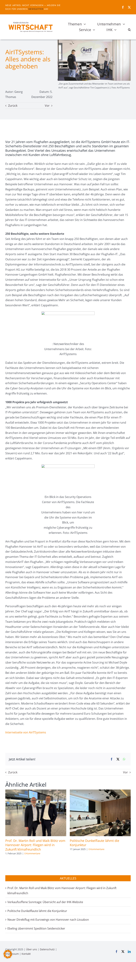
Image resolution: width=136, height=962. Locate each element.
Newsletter (36, 9)
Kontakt (26, 953)
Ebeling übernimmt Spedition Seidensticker (36, 928)
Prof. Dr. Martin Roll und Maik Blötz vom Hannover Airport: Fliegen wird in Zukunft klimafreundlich (35, 844)
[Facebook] (111, 759)
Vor (47, 106)
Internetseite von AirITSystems (25, 732)
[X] (118, 759)
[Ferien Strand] (30, 21)
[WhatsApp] (124, 759)
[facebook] (122, 7)
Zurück (12, 106)
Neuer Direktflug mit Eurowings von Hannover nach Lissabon (48, 920)
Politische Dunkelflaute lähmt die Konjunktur (37, 911)
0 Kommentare (32, 853)
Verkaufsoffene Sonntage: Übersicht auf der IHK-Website (45, 902)
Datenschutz (47, 949)
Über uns (31, 949)
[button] (129, 30)
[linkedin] (129, 951)
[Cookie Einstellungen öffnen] (8, 957)
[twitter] (129, 7)
